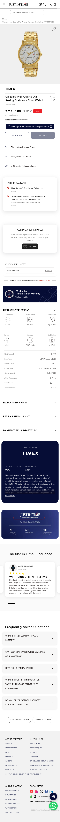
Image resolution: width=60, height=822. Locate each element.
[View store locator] (40, 4)
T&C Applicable (21, 297)
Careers (8, 761)
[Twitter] (41, 791)
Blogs (7, 752)
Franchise (9, 756)
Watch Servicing (12, 812)
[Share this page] (52, 98)
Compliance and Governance (17, 774)
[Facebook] (46, 791)
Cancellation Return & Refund (42, 761)
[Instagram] (36, 791)
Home (4, 19)
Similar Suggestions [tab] (19, 720)
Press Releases (10, 765)
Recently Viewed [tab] (43, 720)
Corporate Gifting (12, 790)
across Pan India (16, 120)
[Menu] (4, 4)
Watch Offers (10, 808)
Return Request (36, 748)
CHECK (48, 270)
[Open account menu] (50, 4)
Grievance (34, 756)
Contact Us (9, 769)
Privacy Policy (35, 774)
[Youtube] (31, 791)
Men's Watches (11, 799)
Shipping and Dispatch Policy (41, 765)
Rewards (33, 752)
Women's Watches (12, 803)
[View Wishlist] (45, 4)
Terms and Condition (38, 769)
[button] (54, 28)
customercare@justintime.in (44, 801)
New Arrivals (10, 795)
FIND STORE (45, 280)
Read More (10, 495)
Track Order (35, 743)
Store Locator (11, 748)
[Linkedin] (51, 791)
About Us (8, 743)
